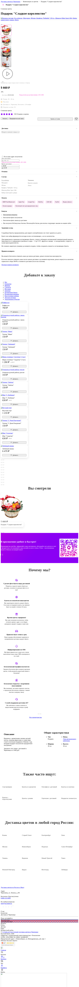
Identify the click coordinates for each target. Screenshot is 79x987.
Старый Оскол (27, 835)
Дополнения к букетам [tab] (12, 299)
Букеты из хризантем (29, 787)
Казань (4, 835)
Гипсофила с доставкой (49, 787)
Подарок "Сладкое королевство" (11, 522)
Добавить (15, 312)
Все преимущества (35, 717)
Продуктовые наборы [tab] (12, 296)
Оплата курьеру (7, 206)
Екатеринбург (46, 835)
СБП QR (49, 202)
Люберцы (64, 869)
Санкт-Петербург (67, 847)
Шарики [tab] (7, 285)
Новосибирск (26, 847)
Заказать (5, 118)
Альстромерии (7, 787)
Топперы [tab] (8, 291)
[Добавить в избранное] (76, 119)
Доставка (8, 95)
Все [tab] (6, 282)
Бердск (24, 869)
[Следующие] (3, 462)
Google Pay (31, 202)
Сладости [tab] (8, 287)
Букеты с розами (27, 798)
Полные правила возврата (10, 265)
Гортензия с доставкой (49, 798)
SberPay (40, 202)
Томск (63, 858)
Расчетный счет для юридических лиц (27, 206)
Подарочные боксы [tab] (11, 292)
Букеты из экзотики (67, 787)
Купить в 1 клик (55, 119)
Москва (4, 847)
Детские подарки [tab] (10, 297)
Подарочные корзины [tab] (12, 294)
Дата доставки (6, 158)
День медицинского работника (69, 740)
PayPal (57, 202)
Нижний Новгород (8, 869)
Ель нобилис (5, 180)
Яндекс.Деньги (67, 202)
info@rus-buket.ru (6, 903)
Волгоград (45, 869)
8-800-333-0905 (6, 898)
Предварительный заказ (17, 118)
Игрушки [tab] (8, 289)
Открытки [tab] (8, 284)
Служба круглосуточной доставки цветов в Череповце (20, 932)
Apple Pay (21, 202)
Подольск (45, 847)
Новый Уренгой (47, 858)
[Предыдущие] (1, 24)
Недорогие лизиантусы (69, 798)
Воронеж (25, 858)
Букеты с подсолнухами (7, 798)
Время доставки (6, 164)
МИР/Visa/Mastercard (9, 202)
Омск (63, 835)
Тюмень (5, 858)
